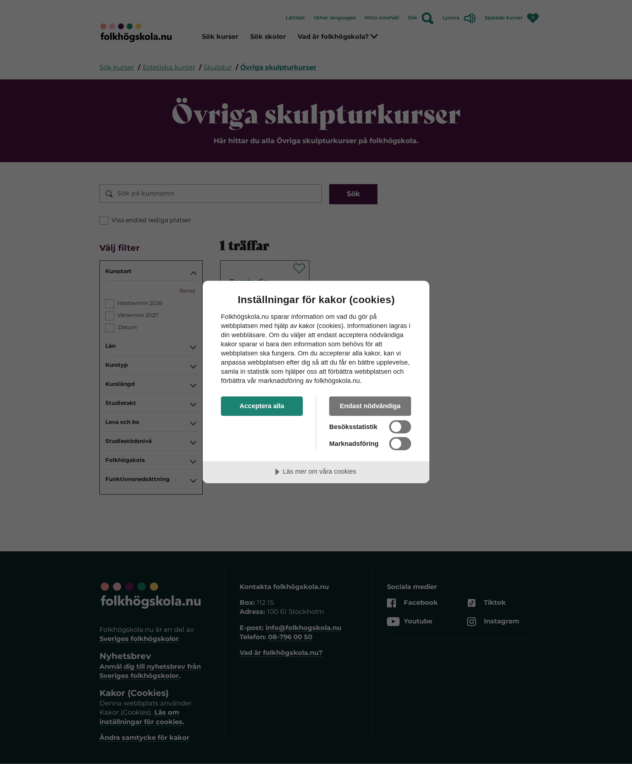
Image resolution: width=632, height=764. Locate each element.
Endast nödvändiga (370, 406)
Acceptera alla (262, 406)
